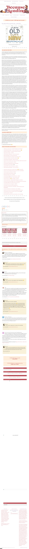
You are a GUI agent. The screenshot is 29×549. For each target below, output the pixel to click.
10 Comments (25, 24)
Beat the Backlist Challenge (11, 275)
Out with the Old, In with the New (17, 24)
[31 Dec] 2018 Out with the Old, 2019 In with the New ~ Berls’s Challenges (13, 194)
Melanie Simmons (8, 252)
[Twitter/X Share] (4, 206)
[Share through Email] (9, 206)
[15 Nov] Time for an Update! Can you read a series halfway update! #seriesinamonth (15, 160)
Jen (5, 287)
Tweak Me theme (22, 547)
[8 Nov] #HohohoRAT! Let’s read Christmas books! (10, 155)
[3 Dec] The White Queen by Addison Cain (9, 173)
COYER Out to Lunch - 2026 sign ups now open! (14, 20)
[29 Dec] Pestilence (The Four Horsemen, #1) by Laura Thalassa (12, 191)
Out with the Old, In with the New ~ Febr (9, 234)
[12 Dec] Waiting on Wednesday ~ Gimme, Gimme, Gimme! (11, 177)
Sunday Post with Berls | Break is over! (13, 266)
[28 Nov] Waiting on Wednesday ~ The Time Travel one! (11, 167)
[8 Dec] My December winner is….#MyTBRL (9, 174)
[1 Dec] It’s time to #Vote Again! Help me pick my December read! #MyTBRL (14, 170)
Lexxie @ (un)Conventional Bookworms (13, 332)
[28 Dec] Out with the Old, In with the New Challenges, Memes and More (13, 190)
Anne (6, 271)
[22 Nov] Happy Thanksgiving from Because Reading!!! (11, 163)
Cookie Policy (14, 3)
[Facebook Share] (2, 206)
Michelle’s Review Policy (7, 1)
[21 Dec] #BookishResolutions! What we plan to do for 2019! (12, 182)
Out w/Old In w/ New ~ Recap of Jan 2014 (4, 234)
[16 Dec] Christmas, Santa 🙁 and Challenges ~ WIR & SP (11, 178)
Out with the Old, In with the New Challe (24, 234)
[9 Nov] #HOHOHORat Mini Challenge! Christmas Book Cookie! (12, 156)
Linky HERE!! (14, 358)
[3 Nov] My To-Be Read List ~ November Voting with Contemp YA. (12, 151)
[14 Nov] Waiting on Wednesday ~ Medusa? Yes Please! (11, 159)
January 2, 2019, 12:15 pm (5, 322)
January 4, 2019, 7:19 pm (5, 277)
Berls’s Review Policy (15, 1)
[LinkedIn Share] (6, 206)
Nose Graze (26, 547)
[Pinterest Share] (7, 206)
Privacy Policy (21, 1)
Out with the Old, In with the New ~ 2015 (14, 234)
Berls (10, 24)
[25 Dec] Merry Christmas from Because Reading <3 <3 (11, 185)
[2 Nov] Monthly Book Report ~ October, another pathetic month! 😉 (13, 150)
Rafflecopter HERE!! (15, 364)
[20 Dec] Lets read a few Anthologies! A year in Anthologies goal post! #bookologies (15, 181)
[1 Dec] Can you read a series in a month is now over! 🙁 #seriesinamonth (13, 169)
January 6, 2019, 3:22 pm (6, 313)
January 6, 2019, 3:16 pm (6, 268)
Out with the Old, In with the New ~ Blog (19, 234)
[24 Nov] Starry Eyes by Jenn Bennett (8, 164)
